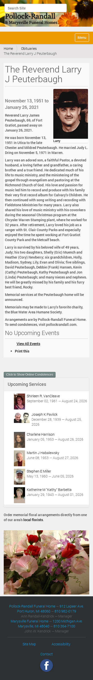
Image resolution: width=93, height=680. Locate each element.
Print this (22, 351)
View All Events (28, 343)
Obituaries (29, 48)
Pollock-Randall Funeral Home (32, 606)
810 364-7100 (64, 626)
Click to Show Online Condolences (29, 374)
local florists (33, 519)
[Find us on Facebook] (46, 665)
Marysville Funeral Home (29, 621)
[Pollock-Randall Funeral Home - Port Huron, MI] (42, 15)
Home (8, 48)
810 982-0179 (65, 611)
